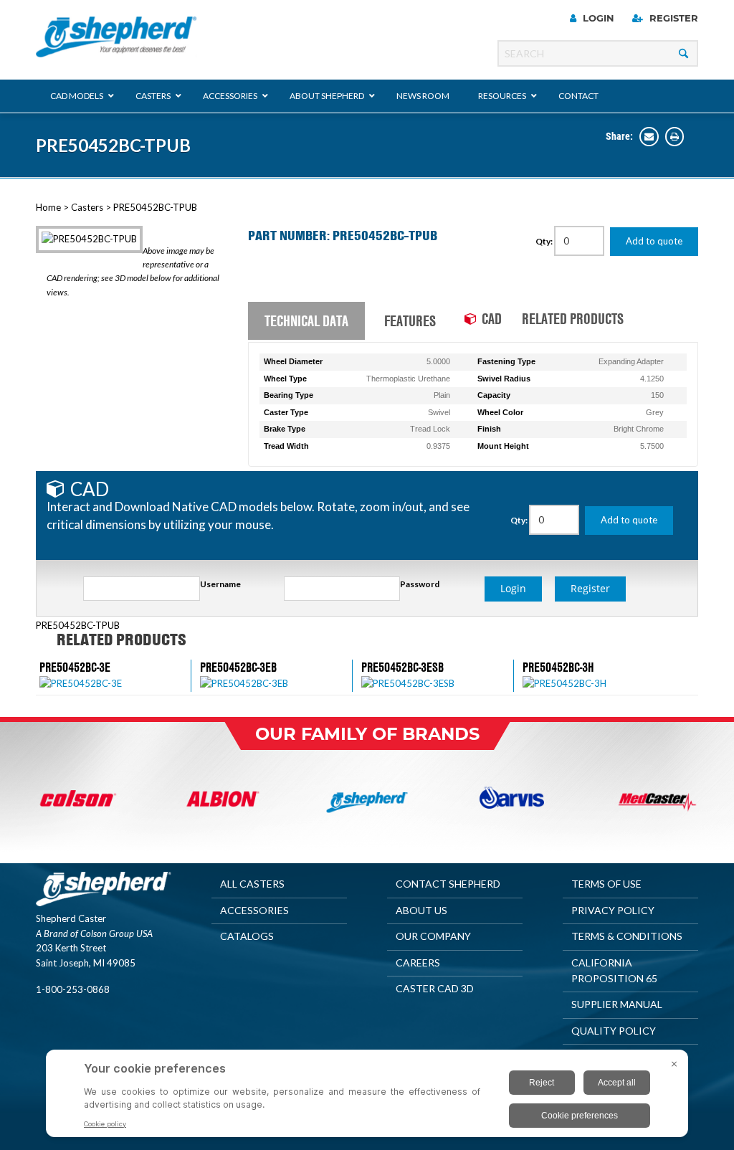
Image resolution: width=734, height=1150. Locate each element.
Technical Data (306, 320)
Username (220, 584)
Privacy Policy (612, 910)
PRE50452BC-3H (558, 667)
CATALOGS (247, 936)
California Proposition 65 (614, 970)
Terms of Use (606, 884)
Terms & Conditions (626, 936)
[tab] (306, 321)
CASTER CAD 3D (435, 988)
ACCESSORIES (254, 910)
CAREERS (418, 962)
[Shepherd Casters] (116, 36)
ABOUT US (421, 910)
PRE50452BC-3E (74, 667)
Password (419, 584)
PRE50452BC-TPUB (113, 145)
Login (597, 18)
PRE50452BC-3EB (238, 667)
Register (672, 18)
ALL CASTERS (252, 884)
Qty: (544, 241)
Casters (87, 207)
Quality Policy (613, 1031)
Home (48, 207)
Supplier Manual (616, 1004)
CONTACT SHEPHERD (448, 884)
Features (410, 320)
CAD (492, 318)
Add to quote (654, 241)
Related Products (573, 318)
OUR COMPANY (433, 936)
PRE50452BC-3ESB (402, 667)
